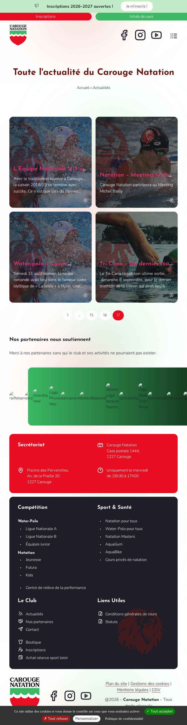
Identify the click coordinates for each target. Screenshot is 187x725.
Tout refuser (57, 718)
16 (107, 314)
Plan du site (116, 683)
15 (93, 314)
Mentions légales (132, 689)
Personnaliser (86, 718)
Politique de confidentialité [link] (124, 718)
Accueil (83, 87)
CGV (156, 689)
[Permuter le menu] (174, 36)
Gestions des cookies (149, 683)
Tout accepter (161, 711)
